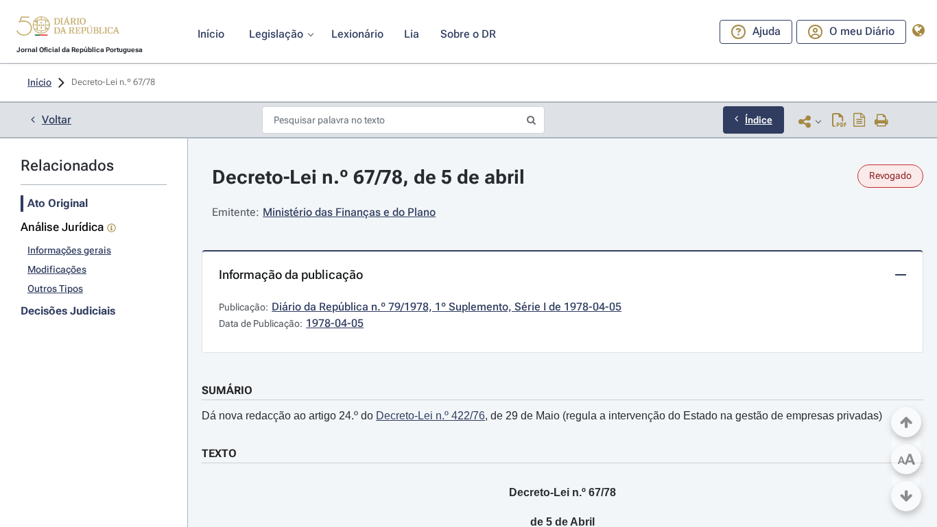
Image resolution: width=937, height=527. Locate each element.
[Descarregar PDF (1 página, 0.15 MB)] (839, 121)
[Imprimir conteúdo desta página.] (882, 121)
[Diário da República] (67, 29)
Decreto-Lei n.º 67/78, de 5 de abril (368, 177)
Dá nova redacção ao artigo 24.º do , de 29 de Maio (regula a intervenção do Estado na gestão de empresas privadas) (542, 415)
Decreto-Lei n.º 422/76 (430, 415)
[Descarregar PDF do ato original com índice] (859, 121)
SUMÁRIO (227, 390)
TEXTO (219, 453)
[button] (67, 28)
